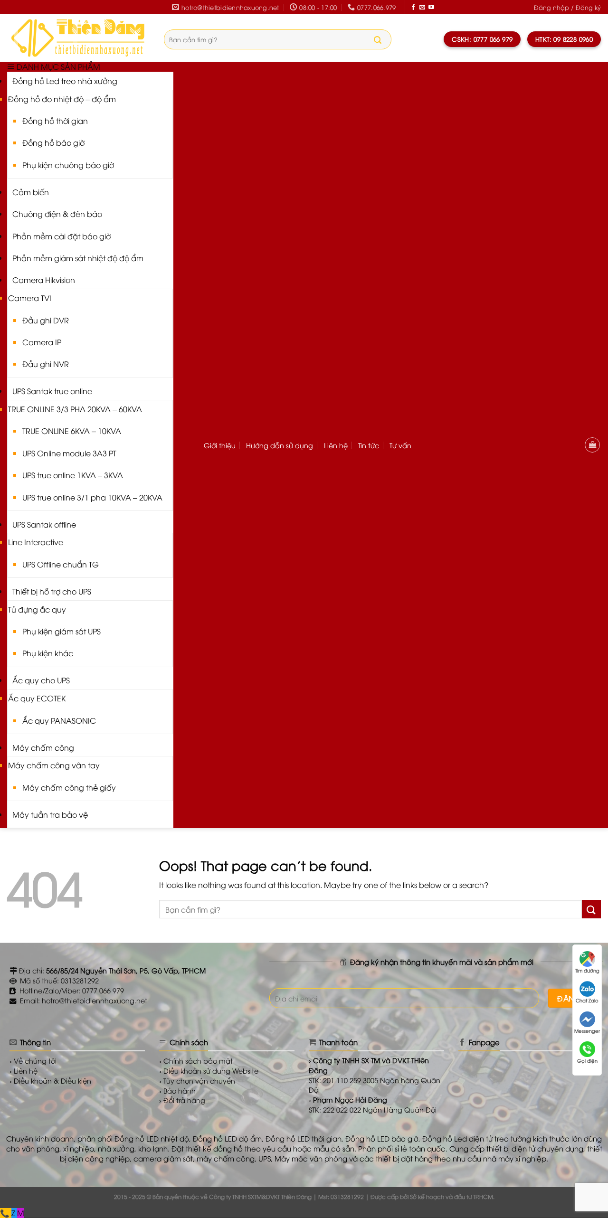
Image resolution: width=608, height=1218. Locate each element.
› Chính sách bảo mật (196, 1060)
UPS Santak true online (52, 391)
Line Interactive (35, 542)
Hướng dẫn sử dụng (279, 445)
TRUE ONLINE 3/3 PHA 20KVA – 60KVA (75, 409)
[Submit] (378, 40)
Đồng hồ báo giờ (53, 142)
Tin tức (368, 445)
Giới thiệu (220, 445)
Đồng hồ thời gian (55, 120)
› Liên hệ (24, 1070)
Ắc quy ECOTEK (37, 698)
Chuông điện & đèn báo (57, 213)
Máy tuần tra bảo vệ (50, 814)
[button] (567, 7)
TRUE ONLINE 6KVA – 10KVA (71, 430)
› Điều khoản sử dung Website (208, 1070)
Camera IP (41, 342)
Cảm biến (30, 192)
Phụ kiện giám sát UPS (61, 631)
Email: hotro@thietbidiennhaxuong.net (82, 1000)
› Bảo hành (177, 1090)
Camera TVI (29, 298)
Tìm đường (587, 970)
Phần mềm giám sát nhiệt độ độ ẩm (77, 258)
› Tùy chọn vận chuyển (197, 1080)
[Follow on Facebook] (413, 7)
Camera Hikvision (43, 279)
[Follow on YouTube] (431, 7)
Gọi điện (587, 1060)
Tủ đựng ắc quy (37, 609)
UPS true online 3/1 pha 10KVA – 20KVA (92, 497)
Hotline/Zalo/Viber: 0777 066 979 (71, 990)
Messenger (587, 1031)
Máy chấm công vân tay (54, 765)
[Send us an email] (422, 7)
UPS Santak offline (44, 524)
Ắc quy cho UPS (41, 680)
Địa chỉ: (111, 970)
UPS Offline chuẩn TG (60, 564)
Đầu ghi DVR (45, 320)
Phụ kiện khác (47, 653)
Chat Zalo (587, 1000)
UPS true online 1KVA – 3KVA (72, 475)
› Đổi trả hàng (182, 1100)
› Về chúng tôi (33, 1060)
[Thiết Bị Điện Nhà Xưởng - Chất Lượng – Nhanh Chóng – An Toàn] (78, 37)
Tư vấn (400, 445)
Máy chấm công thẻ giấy (69, 787)
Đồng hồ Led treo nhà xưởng (64, 81)
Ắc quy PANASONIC (59, 720)
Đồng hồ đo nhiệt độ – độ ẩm (62, 99)
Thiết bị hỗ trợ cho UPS (51, 591)
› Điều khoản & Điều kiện (50, 1080)
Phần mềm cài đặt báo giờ (61, 236)
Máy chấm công (43, 747)
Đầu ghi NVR (45, 364)
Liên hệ (336, 445)
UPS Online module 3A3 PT (69, 453)
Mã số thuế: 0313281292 (58, 980)
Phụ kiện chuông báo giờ (68, 165)
